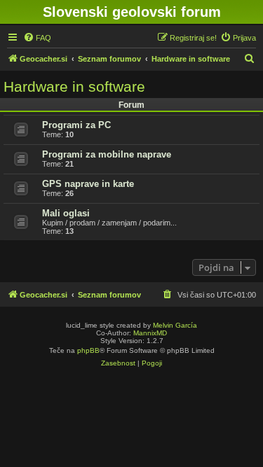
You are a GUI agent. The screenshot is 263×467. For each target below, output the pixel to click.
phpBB (88, 350)
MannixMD (150, 333)
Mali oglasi (66, 213)
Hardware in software (74, 86)
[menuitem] (37, 37)
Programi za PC (76, 125)
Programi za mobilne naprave (106, 154)
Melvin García (175, 325)
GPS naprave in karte (88, 184)
